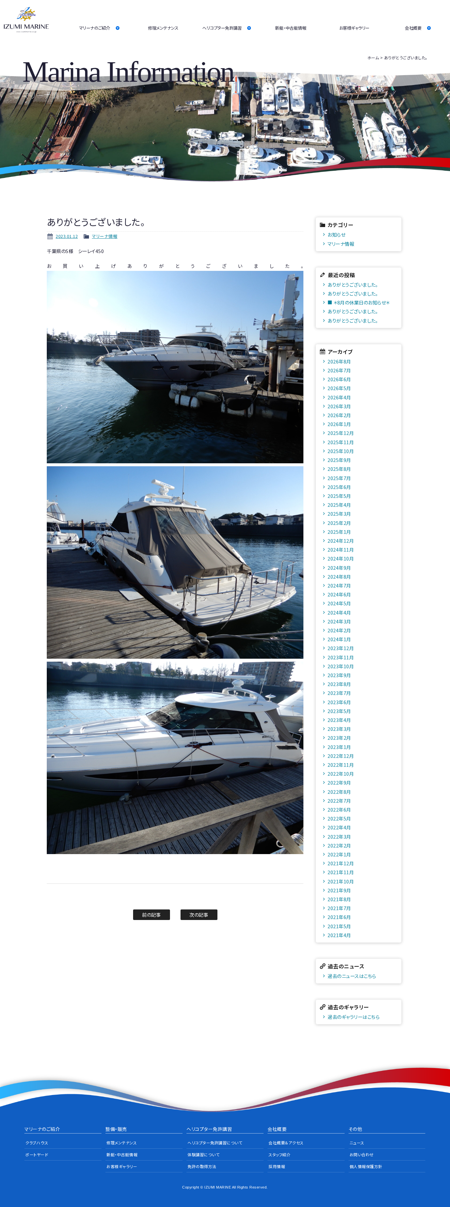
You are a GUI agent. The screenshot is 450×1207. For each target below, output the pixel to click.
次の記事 (198, 914)
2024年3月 (339, 621)
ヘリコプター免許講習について (214, 1142)
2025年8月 (339, 469)
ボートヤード (36, 1154)
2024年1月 (339, 639)
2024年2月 (339, 630)
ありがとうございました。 (352, 284)
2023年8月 (339, 684)
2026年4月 (339, 397)
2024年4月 (339, 612)
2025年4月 (339, 505)
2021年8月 (339, 899)
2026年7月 (339, 370)
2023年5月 (339, 711)
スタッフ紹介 (279, 1154)
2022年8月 (339, 792)
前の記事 (151, 914)
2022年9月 (339, 782)
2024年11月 (340, 549)
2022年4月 (339, 827)
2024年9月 (339, 567)
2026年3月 (339, 406)
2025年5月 (339, 496)
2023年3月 (339, 729)
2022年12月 (340, 756)
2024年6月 (339, 594)
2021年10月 (340, 881)
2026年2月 (339, 415)
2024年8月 (339, 576)
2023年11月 (340, 657)
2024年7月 (339, 585)
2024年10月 (340, 558)
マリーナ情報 (104, 236)
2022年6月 (339, 809)
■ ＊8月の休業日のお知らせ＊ (358, 302)
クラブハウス (36, 1142)
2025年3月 (339, 513)
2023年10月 (340, 666)
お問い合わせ (362, 1154)
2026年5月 (339, 388)
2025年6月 (339, 487)
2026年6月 (339, 379)
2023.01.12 (67, 236)
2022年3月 (339, 836)
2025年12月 (340, 433)
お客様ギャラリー (354, 28)
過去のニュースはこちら (351, 976)
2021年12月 (340, 863)
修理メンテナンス (163, 28)
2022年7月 (339, 800)
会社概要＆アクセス (286, 1142)
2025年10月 (340, 451)
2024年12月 (340, 540)
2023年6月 (339, 702)
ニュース (357, 1142)
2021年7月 (339, 908)
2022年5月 (339, 818)
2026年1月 (339, 424)
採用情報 (276, 1166)
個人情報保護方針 (366, 1166)
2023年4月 (339, 720)
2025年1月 (339, 532)
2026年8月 (339, 361)
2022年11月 (340, 765)
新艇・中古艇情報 (290, 28)
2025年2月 (339, 523)
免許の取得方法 (201, 1166)
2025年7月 (339, 478)
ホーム (373, 57)
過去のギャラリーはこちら (353, 1017)
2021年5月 (339, 926)
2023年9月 (339, 675)
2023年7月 (339, 693)
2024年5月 (339, 603)
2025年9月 (339, 460)
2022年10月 (340, 773)
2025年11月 (340, 442)
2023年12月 (340, 648)
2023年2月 (339, 737)
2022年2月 (339, 845)
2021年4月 (339, 935)
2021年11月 (340, 872)
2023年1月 (339, 747)
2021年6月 (339, 917)
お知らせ (336, 234)
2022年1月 (339, 854)
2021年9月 (339, 890)
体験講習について (203, 1154)
